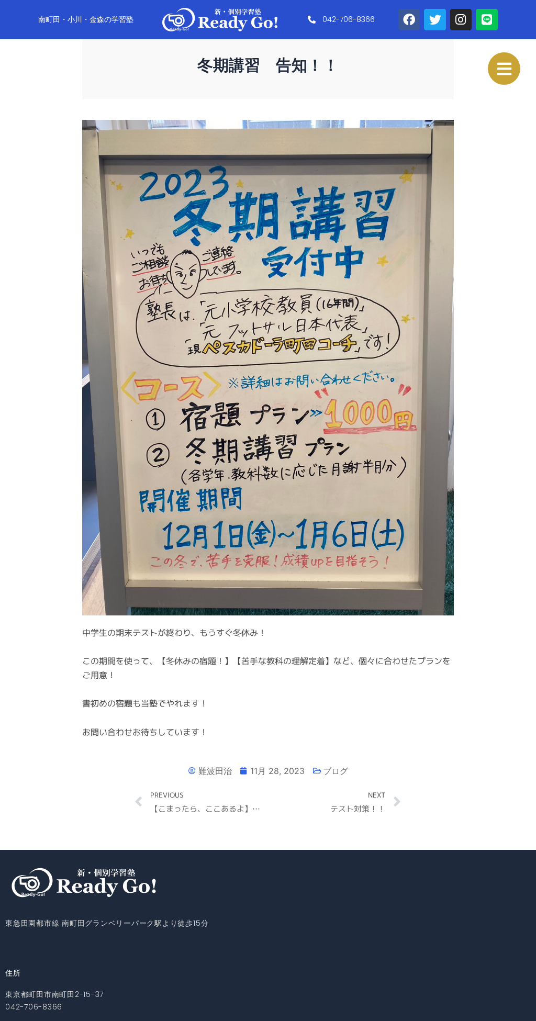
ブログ (335, 771)
